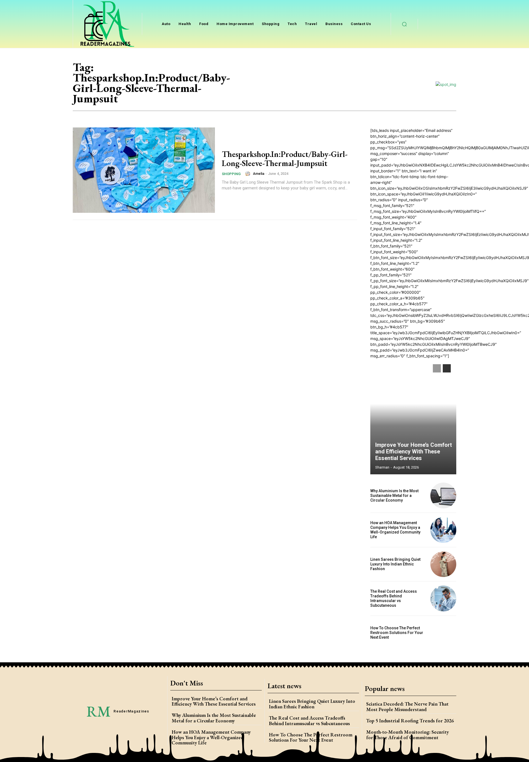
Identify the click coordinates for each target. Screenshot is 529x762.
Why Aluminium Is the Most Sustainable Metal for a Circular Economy (394, 495)
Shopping (231, 174)
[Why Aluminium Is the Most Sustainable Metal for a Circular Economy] (443, 495)
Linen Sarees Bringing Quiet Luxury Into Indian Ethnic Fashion (395, 564)
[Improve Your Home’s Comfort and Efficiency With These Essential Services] (413, 416)
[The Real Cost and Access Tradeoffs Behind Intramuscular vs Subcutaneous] (443, 598)
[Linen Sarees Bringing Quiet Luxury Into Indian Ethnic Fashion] (443, 564)
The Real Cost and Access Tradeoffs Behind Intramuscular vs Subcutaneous (393, 598)
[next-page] (447, 368)
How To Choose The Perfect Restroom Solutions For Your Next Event (396, 632)
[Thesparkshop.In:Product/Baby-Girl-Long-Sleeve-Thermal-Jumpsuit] (144, 170)
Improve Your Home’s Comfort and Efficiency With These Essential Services (413, 451)
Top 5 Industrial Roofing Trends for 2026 (410, 720)
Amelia (258, 174)
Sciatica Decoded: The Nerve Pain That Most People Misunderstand (407, 706)
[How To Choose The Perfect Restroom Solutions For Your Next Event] (443, 633)
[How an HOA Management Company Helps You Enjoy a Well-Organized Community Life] (443, 530)
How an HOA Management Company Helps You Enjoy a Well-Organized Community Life (395, 530)
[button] (404, 24)
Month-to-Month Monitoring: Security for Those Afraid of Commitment (407, 735)
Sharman (382, 467)
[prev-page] (437, 368)
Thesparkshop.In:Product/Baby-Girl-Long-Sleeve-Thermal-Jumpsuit (284, 158)
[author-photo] (248, 173)
